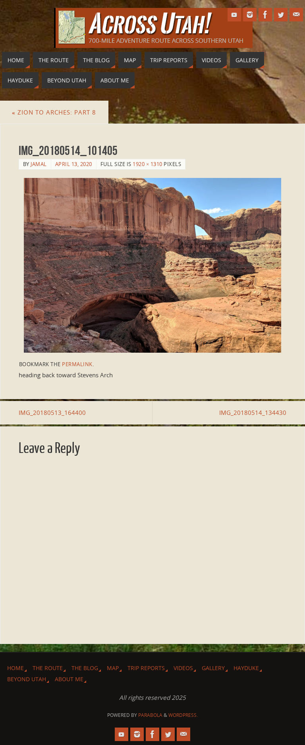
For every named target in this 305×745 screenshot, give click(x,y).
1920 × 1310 (147, 164)
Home (15, 668)
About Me (69, 679)
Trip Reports (146, 668)
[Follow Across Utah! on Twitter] (281, 14)
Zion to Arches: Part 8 (54, 112)
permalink (77, 364)
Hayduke (246, 668)
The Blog (84, 668)
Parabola (150, 715)
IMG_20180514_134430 (252, 412)
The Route (48, 668)
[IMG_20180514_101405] (153, 265)
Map (113, 668)
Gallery (213, 668)
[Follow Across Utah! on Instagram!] (250, 14)
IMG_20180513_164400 (52, 412)
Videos (183, 668)
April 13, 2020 (73, 164)
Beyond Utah (26, 679)
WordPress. (183, 715)
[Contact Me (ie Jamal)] (296, 14)
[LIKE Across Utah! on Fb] (265, 14)
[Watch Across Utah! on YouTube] (234, 14)
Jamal (39, 164)
